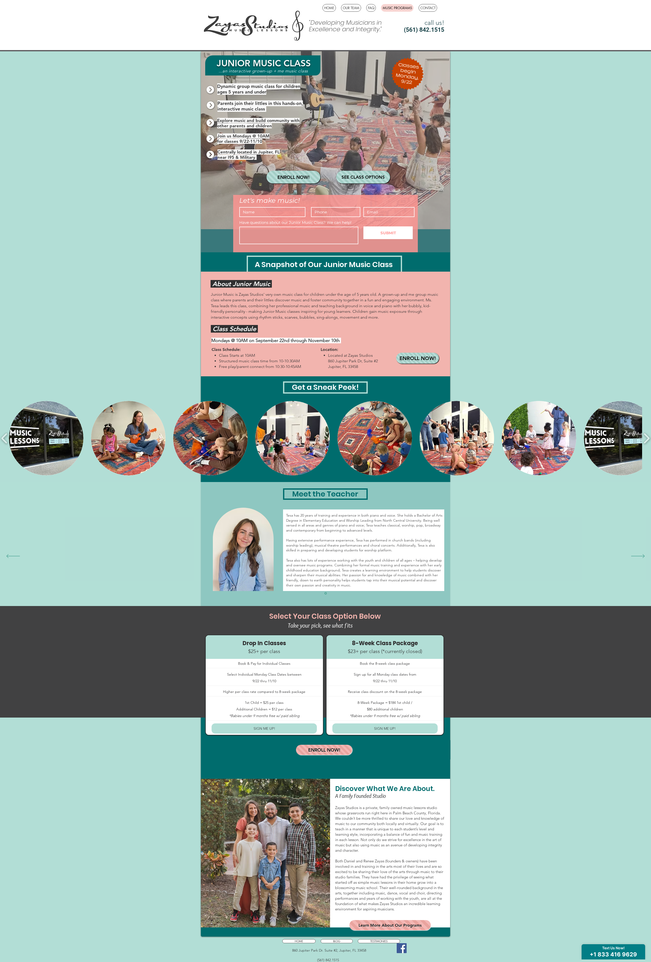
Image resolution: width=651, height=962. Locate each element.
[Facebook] (402, 948)
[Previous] (13, 556)
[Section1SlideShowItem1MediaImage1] (325, 593)
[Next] (638, 556)
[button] (46, 438)
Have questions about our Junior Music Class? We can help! (295, 222)
